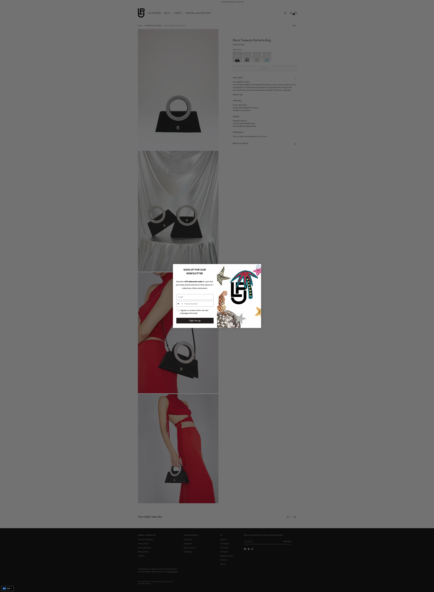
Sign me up (195, 320)
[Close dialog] (258, 267)
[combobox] (179, 304)
